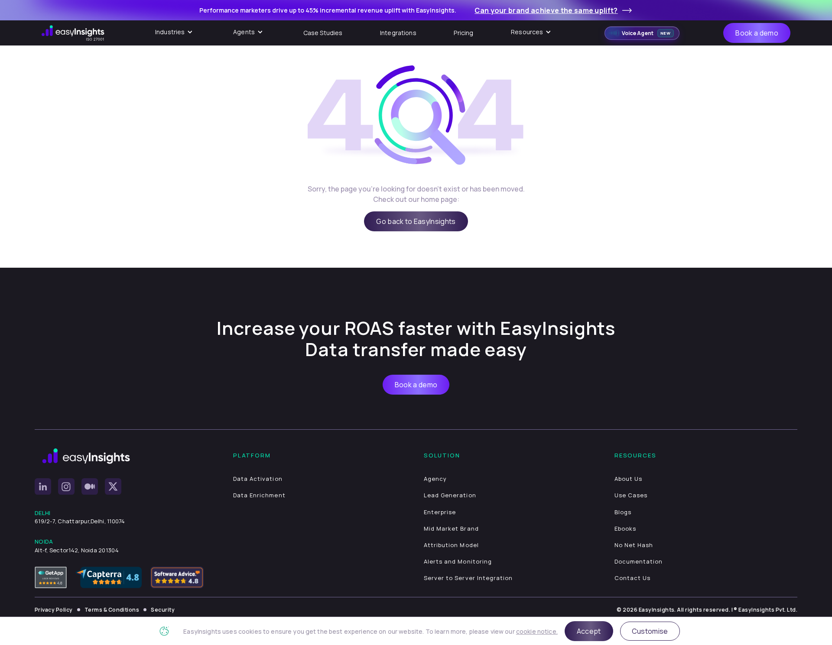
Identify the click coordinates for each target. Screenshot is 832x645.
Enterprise (440, 512)
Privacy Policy (54, 609)
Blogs (622, 512)
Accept (589, 631)
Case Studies (323, 33)
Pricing (463, 33)
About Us (628, 479)
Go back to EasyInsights (415, 221)
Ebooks (625, 528)
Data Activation (258, 479)
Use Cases (630, 495)
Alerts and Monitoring (458, 561)
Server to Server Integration (468, 578)
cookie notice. (537, 631)
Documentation (638, 561)
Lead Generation (450, 495)
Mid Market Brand (451, 528)
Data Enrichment (259, 495)
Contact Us (632, 578)
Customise (650, 631)
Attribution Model (451, 545)
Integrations (398, 33)
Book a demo (756, 33)
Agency (435, 479)
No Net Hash (633, 545)
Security (163, 609)
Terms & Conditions (112, 609)
